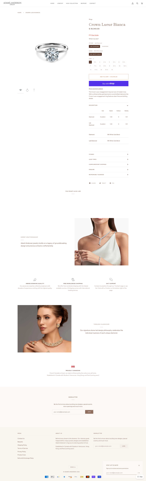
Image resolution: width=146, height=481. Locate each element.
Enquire (92, 169)
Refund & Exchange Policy (26, 458)
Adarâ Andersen (70, 471)
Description (93, 105)
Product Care (22, 455)
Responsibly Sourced (96, 174)
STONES (91, 154)
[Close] (140, 464)
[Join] (137, 472)
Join (89, 412)
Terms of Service (23, 448)
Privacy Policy (22, 451)
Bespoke (20, 442)
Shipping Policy (22, 445)
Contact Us (21, 438)
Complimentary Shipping (97, 164)
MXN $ (72, 467)
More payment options (96, 88)
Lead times (92, 159)
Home (19, 12)
